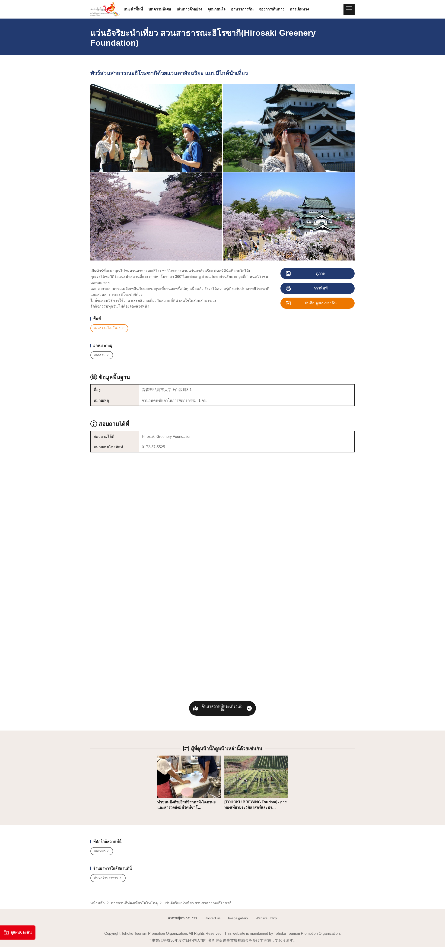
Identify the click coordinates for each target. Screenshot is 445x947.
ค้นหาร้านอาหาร (106, 878)
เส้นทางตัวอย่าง (189, 9)
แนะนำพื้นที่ (133, 9)
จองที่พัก (99, 851)
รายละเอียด (166, 758)
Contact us (212, 918)
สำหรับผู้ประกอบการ (182, 918)
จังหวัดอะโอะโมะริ (107, 328)
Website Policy (266, 918)
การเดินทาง (299, 9)
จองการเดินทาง (271, 9)
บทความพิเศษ (160, 9)
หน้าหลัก (97, 903)
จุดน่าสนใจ (217, 9)
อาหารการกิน (242, 9)
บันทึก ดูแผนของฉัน (321, 303)
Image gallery (238, 918)
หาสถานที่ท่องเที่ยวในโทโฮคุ (134, 903)
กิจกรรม (99, 355)
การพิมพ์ (321, 288)
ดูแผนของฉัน (21, 932)
